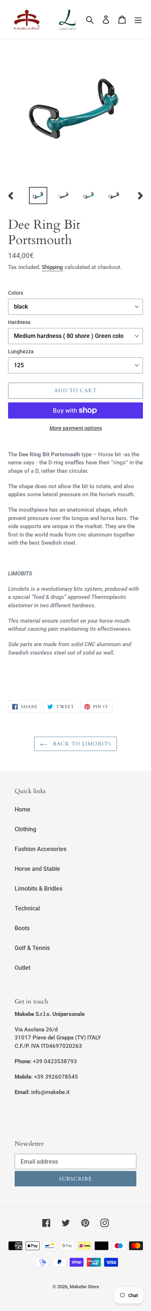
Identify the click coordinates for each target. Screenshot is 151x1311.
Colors (15, 293)
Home (22, 809)
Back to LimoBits (81, 743)
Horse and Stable (37, 868)
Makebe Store (84, 1286)
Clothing (25, 829)
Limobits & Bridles (38, 888)
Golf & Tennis (32, 947)
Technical (27, 908)
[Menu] (138, 19)
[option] (38, 195)
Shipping (52, 267)
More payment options (75, 428)
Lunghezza (21, 351)
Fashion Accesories (40, 849)
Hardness (19, 322)
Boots (22, 928)
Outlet (22, 967)
